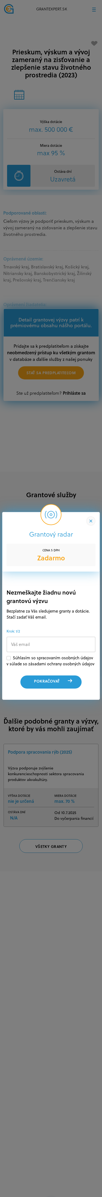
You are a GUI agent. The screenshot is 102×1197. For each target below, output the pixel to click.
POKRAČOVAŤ (47, 681)
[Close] (90, 521)
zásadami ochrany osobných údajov (61, 664)
